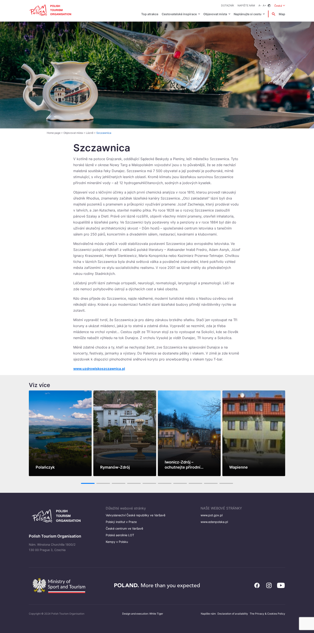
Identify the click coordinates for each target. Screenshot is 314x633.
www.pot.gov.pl (212, 515)
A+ (264, 5)
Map (282, 14)
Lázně (89, 132)
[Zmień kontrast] (269, 5)
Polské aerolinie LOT (120, 535)
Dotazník (227, 5)
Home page (53, 132)
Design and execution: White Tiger (142, 613)
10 (226, 483)
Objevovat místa (215, 14)
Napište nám (246, 5)
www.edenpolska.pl (214, 522)
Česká (279, 5)
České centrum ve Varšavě (124, 528)
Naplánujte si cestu (247, 14)
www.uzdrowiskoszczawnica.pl (99, 368)
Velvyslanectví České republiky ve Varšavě (135, 515)
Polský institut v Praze (121, 522)
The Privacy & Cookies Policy (267, 613)
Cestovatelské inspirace (179, 14)
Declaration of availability (232, 613)
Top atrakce (149, 14)
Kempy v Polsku (117, 542)
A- (259, 5)
